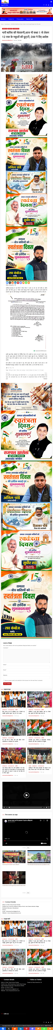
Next (28, 847)
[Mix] (23, 283)
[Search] (50, 16)
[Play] (4, 807)
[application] (26, 795)
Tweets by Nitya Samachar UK (34, 982)
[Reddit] (12, 283)
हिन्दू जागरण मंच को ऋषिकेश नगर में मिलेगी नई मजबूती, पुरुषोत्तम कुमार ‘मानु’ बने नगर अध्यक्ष (13, 699)
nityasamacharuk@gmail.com (7, 40)
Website (5, 675)
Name (5, 664)
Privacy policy (20, 19)
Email (5, 669)
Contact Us (11, 19)
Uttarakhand (16, 28)
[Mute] (46, 807)
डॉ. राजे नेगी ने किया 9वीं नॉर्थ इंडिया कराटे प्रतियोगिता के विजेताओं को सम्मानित (13, 728)
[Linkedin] (15, 283)
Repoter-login (29, 19)
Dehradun (4, 28)
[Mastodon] (20, 283)
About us (3, 19)
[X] (10, 283)
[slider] (25, 807)
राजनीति (16, 709)
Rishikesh (10, 28)
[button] (26, 795)
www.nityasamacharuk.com (14, 913)
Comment (6, 647)
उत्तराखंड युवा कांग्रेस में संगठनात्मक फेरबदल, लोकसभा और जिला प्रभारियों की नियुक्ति (39, 728)
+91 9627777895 (9, 987)
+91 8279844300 (10, 909)
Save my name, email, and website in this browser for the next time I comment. (24, 680)
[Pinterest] (18, 283)
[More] (29, 283)
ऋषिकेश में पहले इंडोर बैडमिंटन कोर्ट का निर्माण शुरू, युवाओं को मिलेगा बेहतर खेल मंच (39, 699)
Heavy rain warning (21, 370)
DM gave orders (12, 370)
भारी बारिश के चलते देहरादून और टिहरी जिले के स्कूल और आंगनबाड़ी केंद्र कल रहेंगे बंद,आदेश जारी (16, 376)
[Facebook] (7, 283)
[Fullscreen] (48, 807)
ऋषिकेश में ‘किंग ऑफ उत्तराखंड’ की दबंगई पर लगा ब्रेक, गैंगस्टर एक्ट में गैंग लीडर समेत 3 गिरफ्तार (39, 756)
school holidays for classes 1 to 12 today (34, 370)
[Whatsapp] (26, 283)
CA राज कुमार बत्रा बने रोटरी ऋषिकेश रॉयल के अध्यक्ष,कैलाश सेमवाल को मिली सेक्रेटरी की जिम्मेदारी (37, 376)
